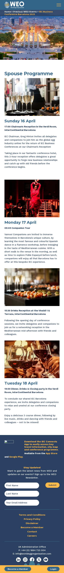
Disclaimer (32, 523)
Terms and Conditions (32, 514)
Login (53, 569)
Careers (32, 535)
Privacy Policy (32, 519)
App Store (51, 453)
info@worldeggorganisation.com (33, 553)
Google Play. (16, 456)
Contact (32, 531)
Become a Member (18, 569)
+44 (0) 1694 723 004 (33, 550)
